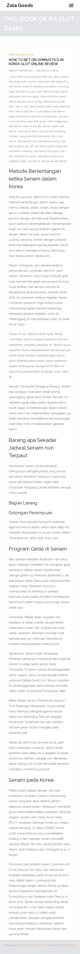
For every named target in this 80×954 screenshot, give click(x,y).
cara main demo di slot (44, 91)
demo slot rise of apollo (30, 106)
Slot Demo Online (47, 70)
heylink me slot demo (36, 126)
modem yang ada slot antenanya (30, 136)
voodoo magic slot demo (24, 161)
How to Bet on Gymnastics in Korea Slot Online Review (36, 62)
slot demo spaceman (51, 156)
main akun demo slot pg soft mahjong (41, 131)
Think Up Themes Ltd (34, 945)
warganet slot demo (54, 161)
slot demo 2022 (27, 141)
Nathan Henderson (21, 70)
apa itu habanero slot (41, 81)
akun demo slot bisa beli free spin (32, 76)
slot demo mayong (21, 151)
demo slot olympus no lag (25, 101)
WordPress (68, 945)
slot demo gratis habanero (51, 146)
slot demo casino (49, 141)
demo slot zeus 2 (26, 111)
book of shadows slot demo (40, 86)
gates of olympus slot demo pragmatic (33, 116)
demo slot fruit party (53, 96)
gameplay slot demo (51, 111)
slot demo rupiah (25, 156)
